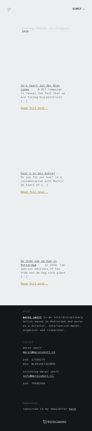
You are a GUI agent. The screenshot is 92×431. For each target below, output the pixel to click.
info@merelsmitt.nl (38, 376)
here (72, 409)
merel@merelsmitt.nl (39, 352)
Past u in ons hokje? (38, 173)
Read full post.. (34, 108)
